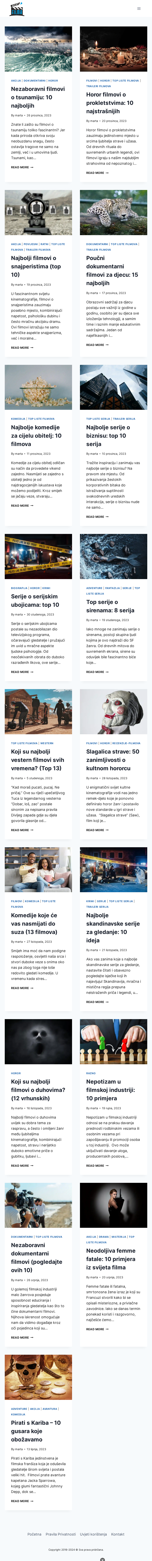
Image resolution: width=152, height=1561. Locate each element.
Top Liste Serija (98, 418)
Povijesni (31, 244)
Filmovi (91, 80)
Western (46, 743)
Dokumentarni (35, 80)
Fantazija (112, 588)
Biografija (19, 588)
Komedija (18, 418)
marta (19, 115)
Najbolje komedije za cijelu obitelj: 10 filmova (36, 435)
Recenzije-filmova (126, 743)
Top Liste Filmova (125, 80)
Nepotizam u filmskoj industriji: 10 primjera (110, 1090)
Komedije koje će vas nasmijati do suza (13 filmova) (34, 923)
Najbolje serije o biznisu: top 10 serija (108, 435)
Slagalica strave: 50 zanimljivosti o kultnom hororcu (112, 760)
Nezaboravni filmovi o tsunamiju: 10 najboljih (38, 97)
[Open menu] (138, 8)
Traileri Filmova (98, 86)
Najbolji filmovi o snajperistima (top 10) (36, 266)
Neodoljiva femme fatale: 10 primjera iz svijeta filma (111, 1259)
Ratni (44, 244)
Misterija (119, 1236)
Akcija (16, 80)
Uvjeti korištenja (93, 1534)
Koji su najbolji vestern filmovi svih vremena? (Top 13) (37, 760)
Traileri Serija (124, 418)
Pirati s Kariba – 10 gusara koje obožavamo (36, 1431)
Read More (22, 167)
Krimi (46, 588)
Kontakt (117, 1534)
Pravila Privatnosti (61, 1534)
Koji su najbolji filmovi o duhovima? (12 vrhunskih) (38, 1090)
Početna (34, 1534)
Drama (104, 1236)
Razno (91, 1073)
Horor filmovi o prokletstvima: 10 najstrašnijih (109, 103)
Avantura (50, 1408)
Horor (53, 80)
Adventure (94, 588)
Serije (127, 588)
